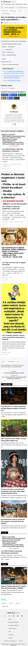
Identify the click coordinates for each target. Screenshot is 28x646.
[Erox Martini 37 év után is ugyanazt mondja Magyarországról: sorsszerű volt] (14, 396)
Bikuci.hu (6, 644)
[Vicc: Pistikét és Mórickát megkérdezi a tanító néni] (14, 188)
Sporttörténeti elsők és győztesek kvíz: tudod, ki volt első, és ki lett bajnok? (13, 522)
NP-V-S (3, 361)
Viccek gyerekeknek (6, 13)
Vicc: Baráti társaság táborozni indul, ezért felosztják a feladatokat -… (14, 77)
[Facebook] (13, 124)
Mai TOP (18, 603)
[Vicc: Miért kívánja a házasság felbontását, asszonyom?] (14, 140)
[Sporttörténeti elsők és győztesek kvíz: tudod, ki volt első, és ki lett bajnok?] (14, 509)
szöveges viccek (11, 361)
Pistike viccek (11, 221)
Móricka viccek (13, 10)
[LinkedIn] (22, 616)
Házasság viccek (5, 164)
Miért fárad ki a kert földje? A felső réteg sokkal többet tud (13, 440)
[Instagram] (9, 616)
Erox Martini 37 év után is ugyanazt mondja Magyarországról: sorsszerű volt (13, 408)
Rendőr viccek (17, 221)
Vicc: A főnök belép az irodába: (12, 80)
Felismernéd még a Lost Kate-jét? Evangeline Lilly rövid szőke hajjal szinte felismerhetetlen (13, 491)
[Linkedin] (15, 124)
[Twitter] (13, 616)
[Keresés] (26, 2)
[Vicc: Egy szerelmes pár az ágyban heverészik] (14, 244)
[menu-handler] (1, 1)
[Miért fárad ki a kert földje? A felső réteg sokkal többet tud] (14, 428)
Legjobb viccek (5, 606)
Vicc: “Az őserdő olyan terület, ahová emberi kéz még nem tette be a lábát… (14, 72)
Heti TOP (11, 603)
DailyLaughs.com (13, 641)
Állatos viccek (5, 10)
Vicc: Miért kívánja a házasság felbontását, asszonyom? (12, 150)
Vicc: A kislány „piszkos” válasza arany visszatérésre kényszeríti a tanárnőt (13, 337)
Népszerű (4, 603)
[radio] (1, 88)
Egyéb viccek (4, 352)
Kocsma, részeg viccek (13, 164)
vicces (18, 361)
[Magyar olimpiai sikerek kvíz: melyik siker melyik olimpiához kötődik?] (14, 575)
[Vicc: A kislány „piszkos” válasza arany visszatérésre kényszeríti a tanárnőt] (14, 308)
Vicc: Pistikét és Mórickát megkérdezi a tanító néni (11, 208)
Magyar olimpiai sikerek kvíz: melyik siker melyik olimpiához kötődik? (13, 587)
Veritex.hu (21, 641)
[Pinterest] (18, 616)
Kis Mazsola (5, 22)
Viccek (20, 10)
